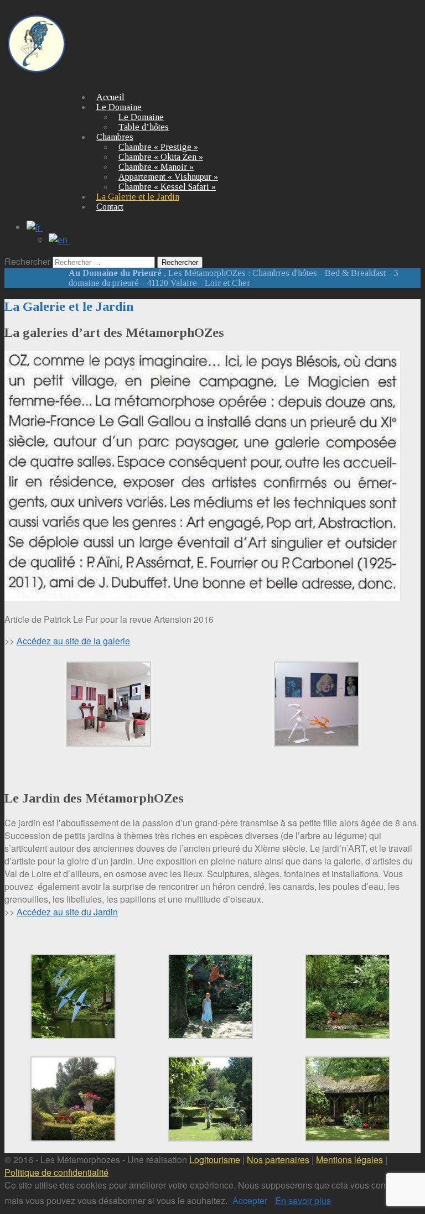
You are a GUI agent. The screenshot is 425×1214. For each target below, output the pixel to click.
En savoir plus (303, 1200)
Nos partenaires (278, 1159)
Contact (109, 206)
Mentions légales (349, 1159)
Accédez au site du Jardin (67, 911)
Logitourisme (214, 1159)
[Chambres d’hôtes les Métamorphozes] (36, 70)
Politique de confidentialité (56, 1172)
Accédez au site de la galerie (73, 640)
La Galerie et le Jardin (137, 196)
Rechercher (27, 261)
